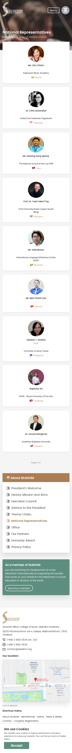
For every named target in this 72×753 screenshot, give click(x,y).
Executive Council (23, 501)
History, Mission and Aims (29, 494)
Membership (28, 717)
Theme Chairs (21, 514)
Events (40, 717)
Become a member (19, 588)
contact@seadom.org (19, 649)
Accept (17, 745)
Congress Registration (26, 721)
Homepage (9, 37)
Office (15, 527)
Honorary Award (23, 540)
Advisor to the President (28, 507)
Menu (53, 10)
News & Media (54, 717)
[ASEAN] (65, 10)
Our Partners (20, 534)
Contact (7, 721)
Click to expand (10, 706)
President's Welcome (26, 488)
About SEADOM (11, 717)
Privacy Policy (21, 547)
